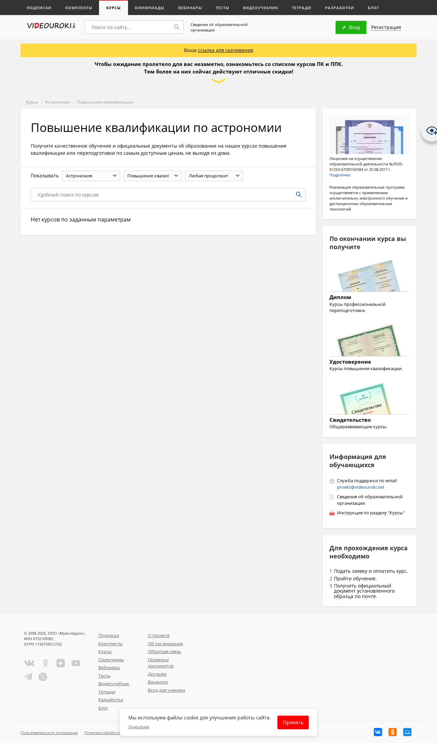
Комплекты (79, 7)
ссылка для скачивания (225, 50)
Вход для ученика (166, 690)
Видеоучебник (260, 7)
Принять (293, 722)
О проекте (159, 635)
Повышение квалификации (105, 102)
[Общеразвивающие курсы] (369, 399)
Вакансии (158, 682)
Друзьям (157, 674)
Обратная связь (164, 651)
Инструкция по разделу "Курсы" (371, 513)
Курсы (113, 7)
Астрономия (57, 102)
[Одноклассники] (393, 732)
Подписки (39, 7)
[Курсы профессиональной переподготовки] (369, 277)
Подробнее (339, 174)
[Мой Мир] (407, 732)
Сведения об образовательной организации (219, 27)
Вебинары (190, 7)
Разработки (339, 7)
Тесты (222, 7)
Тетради (301, 7)
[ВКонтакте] (378, 732)
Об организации (165, 643)
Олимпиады (150, 7)
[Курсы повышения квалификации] (369, 341)
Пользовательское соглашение (49, 732)
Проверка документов (160, 663)
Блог (373, 7)
